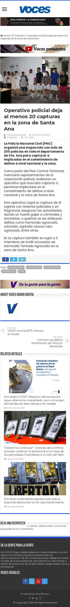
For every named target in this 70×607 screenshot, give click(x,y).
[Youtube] (38, 581)
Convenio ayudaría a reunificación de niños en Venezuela (46, 342)
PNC (22, 271)
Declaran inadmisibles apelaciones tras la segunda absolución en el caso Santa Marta (34, 500)
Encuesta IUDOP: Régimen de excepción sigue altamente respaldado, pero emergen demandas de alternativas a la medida (34, 400)
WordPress (42, 593)
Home (6, 35)
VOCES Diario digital (16, 135)
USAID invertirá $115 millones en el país (25, 331)
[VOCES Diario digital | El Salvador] (35, 9)
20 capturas (16, 267)
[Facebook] (25, 581)
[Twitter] (32, 581)
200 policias (34, 267)
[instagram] (45, 581)
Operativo (9, 271)
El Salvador (18, 35)
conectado (59, 525)
